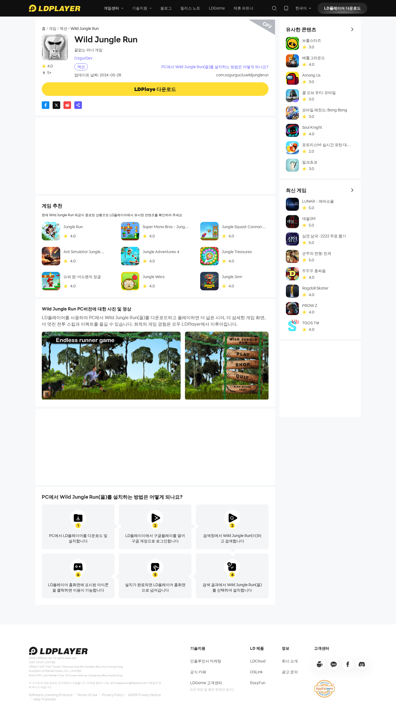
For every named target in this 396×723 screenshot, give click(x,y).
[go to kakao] (333, 664)
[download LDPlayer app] (286, 8)
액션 (63, 28)
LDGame (217, 8)
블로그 (166, 8)
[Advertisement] (155, 156)
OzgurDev (83, 58)
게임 (52, 28)
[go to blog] (347, 664)
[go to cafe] (319, 664)
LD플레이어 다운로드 (342, 8)
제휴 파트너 (243, 8)
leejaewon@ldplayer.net (131, 683)
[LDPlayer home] (54, 8)
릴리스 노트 (190, 8)
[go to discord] (361, 664)
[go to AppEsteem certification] (324, 688)
